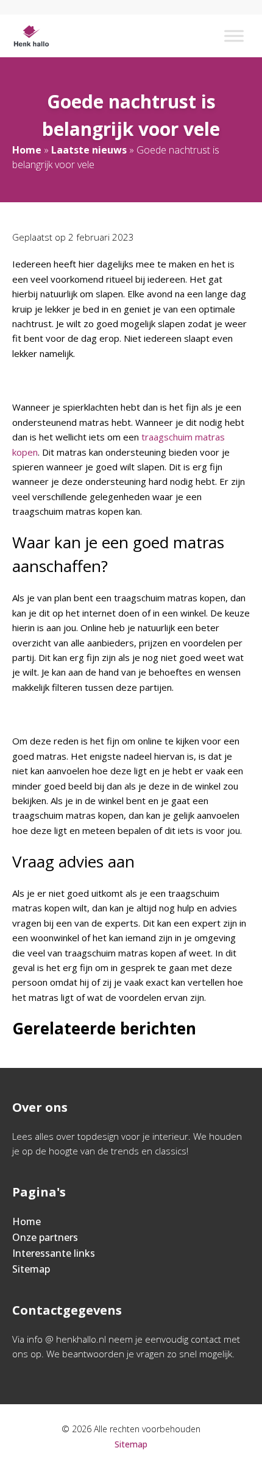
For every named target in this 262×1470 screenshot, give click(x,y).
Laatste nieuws (89, 150)
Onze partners (45, 1237)
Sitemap (31, 1269)
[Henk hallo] (31, 36)
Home (26, 150)
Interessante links (53, 1253)
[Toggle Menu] (234, 35)
